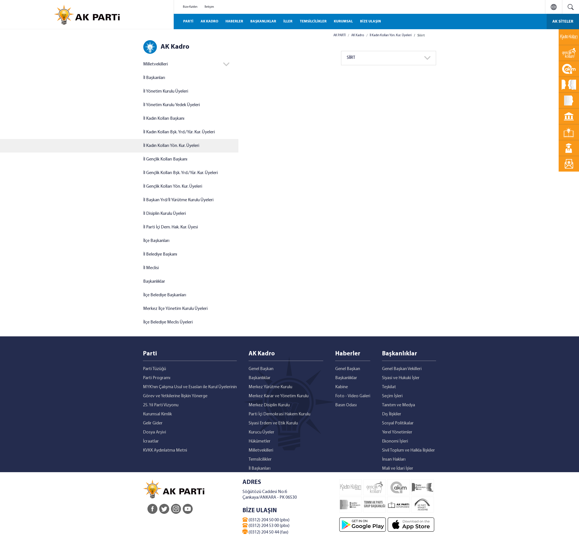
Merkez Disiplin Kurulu (269, 405)
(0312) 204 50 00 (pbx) (269, 520)
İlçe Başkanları (156, 241)
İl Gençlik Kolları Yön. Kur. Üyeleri (172, 186)
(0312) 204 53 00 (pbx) (269, 526)
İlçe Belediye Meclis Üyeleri (168, 322)
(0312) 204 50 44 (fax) (268, 532)
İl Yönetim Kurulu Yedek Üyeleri (171, 105)
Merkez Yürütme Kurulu (270, 387)
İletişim (209, 7)
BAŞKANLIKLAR (263, 21)
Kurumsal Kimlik (157, 414)
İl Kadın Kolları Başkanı (163, 118)
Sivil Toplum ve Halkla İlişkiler (408, 450)
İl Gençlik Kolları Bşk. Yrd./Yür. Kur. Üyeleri (180, 173)
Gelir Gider (153, 423)
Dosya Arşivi (154, 432)
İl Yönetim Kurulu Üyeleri (165, 91)
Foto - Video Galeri (352, 396)
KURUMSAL (343, 21)
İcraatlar (151, 441)
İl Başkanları (154, 78)
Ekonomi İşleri (395, 441)
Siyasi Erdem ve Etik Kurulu (273, 423)
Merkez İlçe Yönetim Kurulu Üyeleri (175, 308)
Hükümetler (260, 441)
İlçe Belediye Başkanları (164, 295)
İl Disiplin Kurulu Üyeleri (164, 213)
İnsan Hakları (394, 459)
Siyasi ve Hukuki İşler (401, 378)
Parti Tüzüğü (154, 369)
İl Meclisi (151, 268)
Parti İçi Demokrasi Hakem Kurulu (279, 414)
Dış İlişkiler (391, 414)
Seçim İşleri (392, 396)
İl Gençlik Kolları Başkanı (165, 159)
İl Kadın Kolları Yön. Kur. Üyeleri (171, 146)
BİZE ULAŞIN (370, 21)
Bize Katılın (190, 7)
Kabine (341, 387)
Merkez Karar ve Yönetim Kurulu (278, 396)
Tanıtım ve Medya (398, 405)
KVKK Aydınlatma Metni (165, 450)
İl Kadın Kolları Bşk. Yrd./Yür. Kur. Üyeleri (179, 132)
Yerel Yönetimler (397, 432)
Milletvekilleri (261, 450)
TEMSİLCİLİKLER (313, 21)
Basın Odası (346, 405)
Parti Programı (156, 378)
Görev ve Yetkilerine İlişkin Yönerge (175, 396)
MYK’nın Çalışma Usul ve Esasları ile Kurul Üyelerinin (190, 387)
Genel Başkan (261, 369)
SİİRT (351, 58)
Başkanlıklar (154, 281)
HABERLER (234, 21)
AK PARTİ (339, 35)
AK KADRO (209, 21)
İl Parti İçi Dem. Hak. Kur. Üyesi (170, 227)
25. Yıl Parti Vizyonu (160, 405)
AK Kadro (357, 35)
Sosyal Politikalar (398, 423)
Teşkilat (389, 387)
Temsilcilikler (260, 459)
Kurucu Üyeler (261, 432)
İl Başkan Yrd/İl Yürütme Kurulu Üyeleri (178, 200)
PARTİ (188, 21)
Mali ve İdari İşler (397, 468)
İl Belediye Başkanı (160, 254)
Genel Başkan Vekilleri (402, 369)
